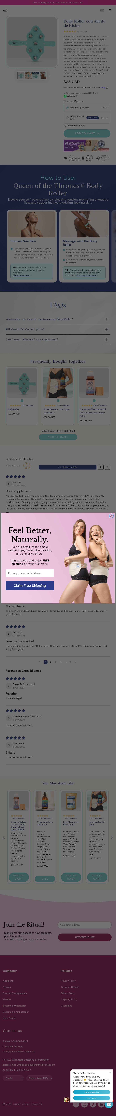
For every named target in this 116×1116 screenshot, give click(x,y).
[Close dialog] (111, 516)
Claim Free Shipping (30, 586)
